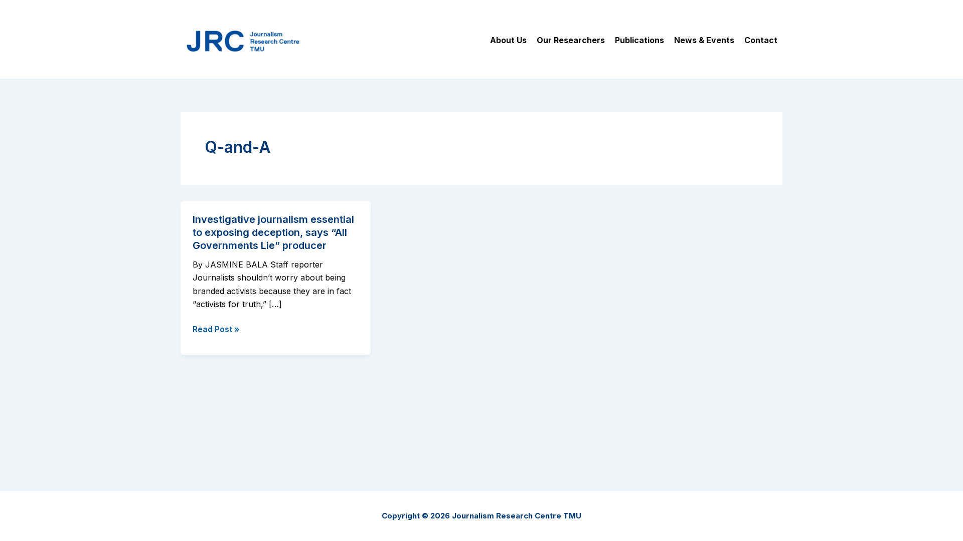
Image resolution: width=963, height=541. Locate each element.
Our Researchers (571, 40)
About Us (508, 40)
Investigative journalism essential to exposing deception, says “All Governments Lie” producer (273, 232)
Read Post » (216, 330)
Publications (639, 40)
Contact (760, 40)
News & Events (704, 40)
